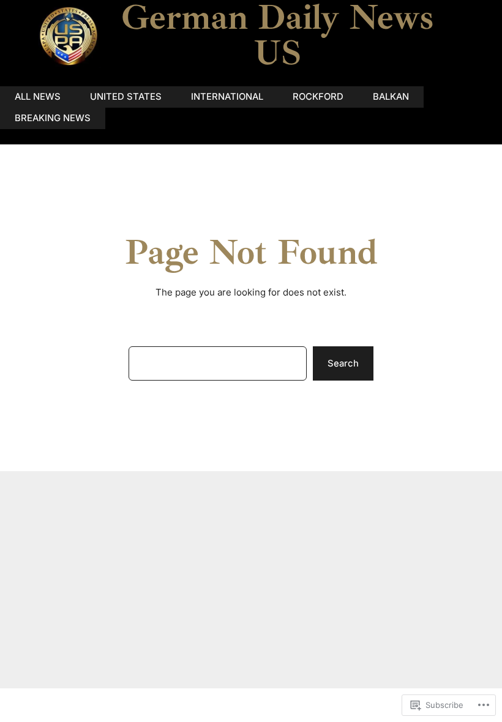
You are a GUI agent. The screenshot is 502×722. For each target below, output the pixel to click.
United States (126, 96)
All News (38, 96)
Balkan (391, 96)
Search (343, 363)
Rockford (318, 96)
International (227, 96)
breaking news (53, 118)
